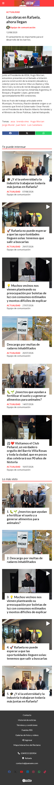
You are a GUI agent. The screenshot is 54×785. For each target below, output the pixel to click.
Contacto (27, 715)
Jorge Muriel (8, 125)
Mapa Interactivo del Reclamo (27, 745)
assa (13, 121)
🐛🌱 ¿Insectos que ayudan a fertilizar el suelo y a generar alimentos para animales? (26, 395)
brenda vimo (23, 121)
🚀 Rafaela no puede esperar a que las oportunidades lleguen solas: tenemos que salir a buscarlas (26, 236)
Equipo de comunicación (22, 27)
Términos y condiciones (27, 725)
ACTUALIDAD (13, 12)
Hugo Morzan (37, 121)
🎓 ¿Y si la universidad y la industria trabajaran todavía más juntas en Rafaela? (26, 183)
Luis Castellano (34, 125)
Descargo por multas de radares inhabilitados (23, 346)
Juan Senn (21, 125)
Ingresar (28, 740)
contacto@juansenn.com (27, 763)
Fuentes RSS (27, 730)
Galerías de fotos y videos (27, 735)
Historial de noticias (27, 720)
